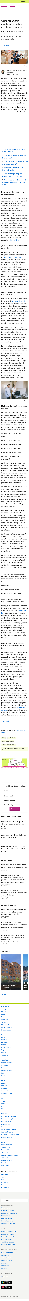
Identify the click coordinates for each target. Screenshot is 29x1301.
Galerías (3, 1103)
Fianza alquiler (11, 737)
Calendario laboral (6, 1137)
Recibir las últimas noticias (15, 786)
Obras (3, 1109)
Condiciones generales (8, 1242)
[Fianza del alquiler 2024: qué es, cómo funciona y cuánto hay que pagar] (14, 825)
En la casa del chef (6, 1121)
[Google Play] (6, 1282)
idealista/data (5, 1265)
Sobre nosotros (5, 1208)
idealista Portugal (6, 1258)
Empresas (4, 1017)
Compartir (6, 45)
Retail (24, 5)
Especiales (4, 1114)
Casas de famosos (6, 1091)
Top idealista (5, 1022)
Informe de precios (6, 1218)
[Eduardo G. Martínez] (3, 72)
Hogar (3, 1050)
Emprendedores (5, 1047)
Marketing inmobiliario (7, 1027)
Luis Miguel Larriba (6, 1160)
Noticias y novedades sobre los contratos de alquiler (13, 749)
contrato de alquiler (19, 301)
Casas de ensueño (6, 1093)
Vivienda (12, 5)
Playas (3, 1075)
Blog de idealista (6, 1030)
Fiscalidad (4, 1035)
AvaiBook (4, 1268)
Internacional (5, 1025)
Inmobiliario (4, 5)
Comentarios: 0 (27, 45)
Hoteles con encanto (7, 1068)
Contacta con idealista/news (9, 1213)
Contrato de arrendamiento (9, 744)
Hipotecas (4, 1039)
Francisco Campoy (6, 1144)
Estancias (4, 1085)
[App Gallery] (6, 1287)
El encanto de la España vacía (10, 1134)
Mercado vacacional (7, 1070)
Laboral (3, 1052)
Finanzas (4, 1037)
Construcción (5, 1019)
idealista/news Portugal (8, 1223)
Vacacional (4, 1060)
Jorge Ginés (4, 1152)
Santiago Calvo (5, 1147)
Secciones (23, 1)
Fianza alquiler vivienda (8, 741)
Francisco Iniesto (6, 1150)
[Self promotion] (14, 768)
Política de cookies (6, 1239)
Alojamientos (5, 1065)
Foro (2, 1179)
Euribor (3, 1185)
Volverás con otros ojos (8, 1127)
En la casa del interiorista (8, 1116)
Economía (4, 1042)
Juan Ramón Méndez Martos (9, 1155)
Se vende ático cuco (7, 1132)
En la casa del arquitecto (8, 1119)
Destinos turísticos (6, 1062)
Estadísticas (4, 1182)
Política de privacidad (7, 1237)
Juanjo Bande (5, 1157)
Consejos (4, 1088)
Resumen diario (8, 796)
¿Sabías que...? (5, 1124)
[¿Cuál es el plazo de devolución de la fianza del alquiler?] (14, 837)
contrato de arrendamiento (12, 257)
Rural (2, 1073)
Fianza (3, 737)
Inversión (4, 1044)
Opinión (3, 1142)
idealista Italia (5, 1255)
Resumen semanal (9, 800)
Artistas (3, 1101)
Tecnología (4, 1055)
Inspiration (4, 1083)
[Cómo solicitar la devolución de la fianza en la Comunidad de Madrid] (14, 848)
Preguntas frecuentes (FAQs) (9, 1231)
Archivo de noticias (6, 1187)
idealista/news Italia (7, 1221)
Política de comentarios (8, 1244)
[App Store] (6, 1277)
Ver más (3, 994)
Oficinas (19, 5)
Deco (3, 1080)
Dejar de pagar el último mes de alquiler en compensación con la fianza (14, 182)
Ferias (3, 1106)
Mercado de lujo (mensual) (12, 805)
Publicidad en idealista (7, 1210)
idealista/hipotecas (6, 1260)
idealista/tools (5, 1263)
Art (2, 1098)
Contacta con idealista (7, 1234)
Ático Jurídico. (13, 240)
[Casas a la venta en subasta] (11, 972)
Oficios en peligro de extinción (10, 1129)
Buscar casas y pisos (7, 1252)
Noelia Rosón (5, 1163)
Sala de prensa (5, 1216)
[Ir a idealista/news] (3, 1)
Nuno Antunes (5, 1165)
